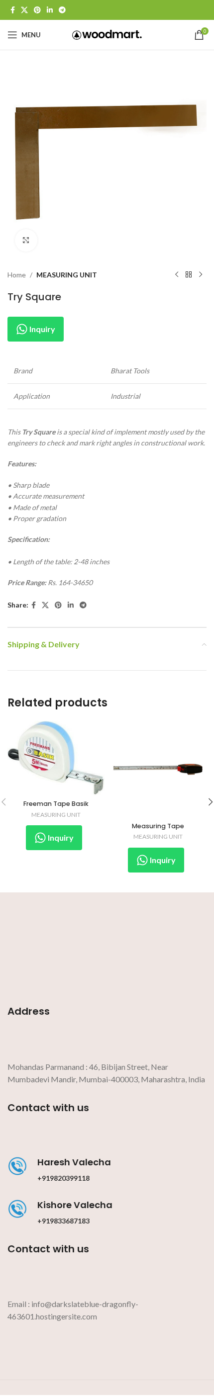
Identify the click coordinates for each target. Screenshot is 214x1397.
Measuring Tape (158, 826)
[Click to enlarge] (26, 240)
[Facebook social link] (12, 10)
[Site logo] (107, 34)
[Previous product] (177, 275)
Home (16, 274)
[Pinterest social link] (37, 10)
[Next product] (201, 275)
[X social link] (24, 10)
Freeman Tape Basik (56, 803)
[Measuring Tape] (158, 769)
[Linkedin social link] (50, 10)
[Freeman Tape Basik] (56, 758)
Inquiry (41, 329)
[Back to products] (189, 275)
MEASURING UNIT (66, 274)
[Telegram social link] (62, 10)
